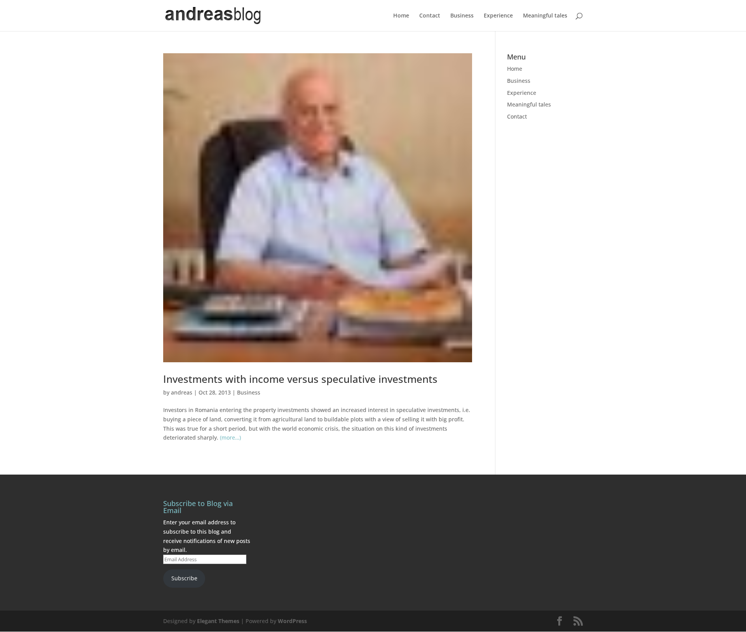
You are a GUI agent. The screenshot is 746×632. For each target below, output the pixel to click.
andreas (181, 392)
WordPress (292, 621)
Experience (498, 16)
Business (462, 16)
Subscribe (184, 578)
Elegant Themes (218, 621)
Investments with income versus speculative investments (300, 379)
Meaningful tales (545, 16)
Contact (429, 16)
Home (401, 16)
